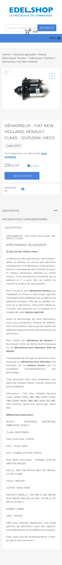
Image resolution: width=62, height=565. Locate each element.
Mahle (30, 382)
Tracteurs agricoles (24, 54)
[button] (52, 76)
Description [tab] (10, 210)
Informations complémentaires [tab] (24, 219)
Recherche (47, 27)
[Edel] (31, 16)
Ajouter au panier (22, 175)
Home (6, 54)
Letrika (40, 382)
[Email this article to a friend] (22, 189)
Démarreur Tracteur (41, 58)
